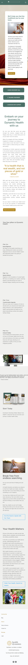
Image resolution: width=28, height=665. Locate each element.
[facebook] (13, 662)
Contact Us (11, 73)
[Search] (25, 2)
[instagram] (16, 662)
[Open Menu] (2, 2)
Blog (2, 617)
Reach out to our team (9, 209)
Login (2, 635)
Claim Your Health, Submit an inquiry (13, 584)
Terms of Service (4, 625)
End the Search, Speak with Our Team (12, 517)
